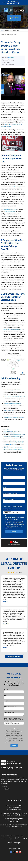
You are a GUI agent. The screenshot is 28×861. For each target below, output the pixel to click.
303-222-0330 (11, 3)
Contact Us (7, 789)
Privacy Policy (10, 838)
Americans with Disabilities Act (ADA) (14, 329)
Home (5, 786)
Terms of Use (3, 838)
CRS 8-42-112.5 (7, 429)
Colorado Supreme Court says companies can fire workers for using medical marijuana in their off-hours (14, 442)
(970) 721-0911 (18, 826)
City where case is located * (10, 493)
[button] (3, 2)
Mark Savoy (10, 57)
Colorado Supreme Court (10, 209)
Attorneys (6, 788)
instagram (20, 852)
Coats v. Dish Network (9, 211)
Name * (5, 475)
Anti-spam (18, 838)
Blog (2, 30)
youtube (17, 852)
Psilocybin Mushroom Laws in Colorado (14, 417)
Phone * (5, 481)
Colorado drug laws (9, 410)
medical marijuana (17, 187)
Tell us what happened (9, 499)
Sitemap (25, 838)
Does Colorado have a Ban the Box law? (14, 397)
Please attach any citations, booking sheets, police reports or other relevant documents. (13, 508)
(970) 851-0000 (14, 821)
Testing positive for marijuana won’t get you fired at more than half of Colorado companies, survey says (14, 436)
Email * (5, 487)
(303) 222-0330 (15, 767)
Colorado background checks (12, 390)
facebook (11, 852)
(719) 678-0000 (21, 815)
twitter (14, 852)
